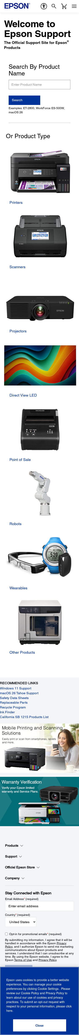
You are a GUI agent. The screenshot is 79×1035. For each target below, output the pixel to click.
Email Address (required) (22, 899)
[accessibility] (43, 6)
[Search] (54, 6)
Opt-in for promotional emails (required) (35, 934)
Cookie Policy (30, 993)
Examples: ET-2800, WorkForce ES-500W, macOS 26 (37, 110)
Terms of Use (23, 960)
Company (12, 878)
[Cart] (64, 6)
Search (17, 100)
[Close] (39, 1025)
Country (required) (17, 914)
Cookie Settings (48, 989)
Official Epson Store (20, 867)
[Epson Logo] (17, 6)
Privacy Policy (47, 960)
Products (11, 845)
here (9, 1010)
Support (11, 856)
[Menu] (74, 6)
